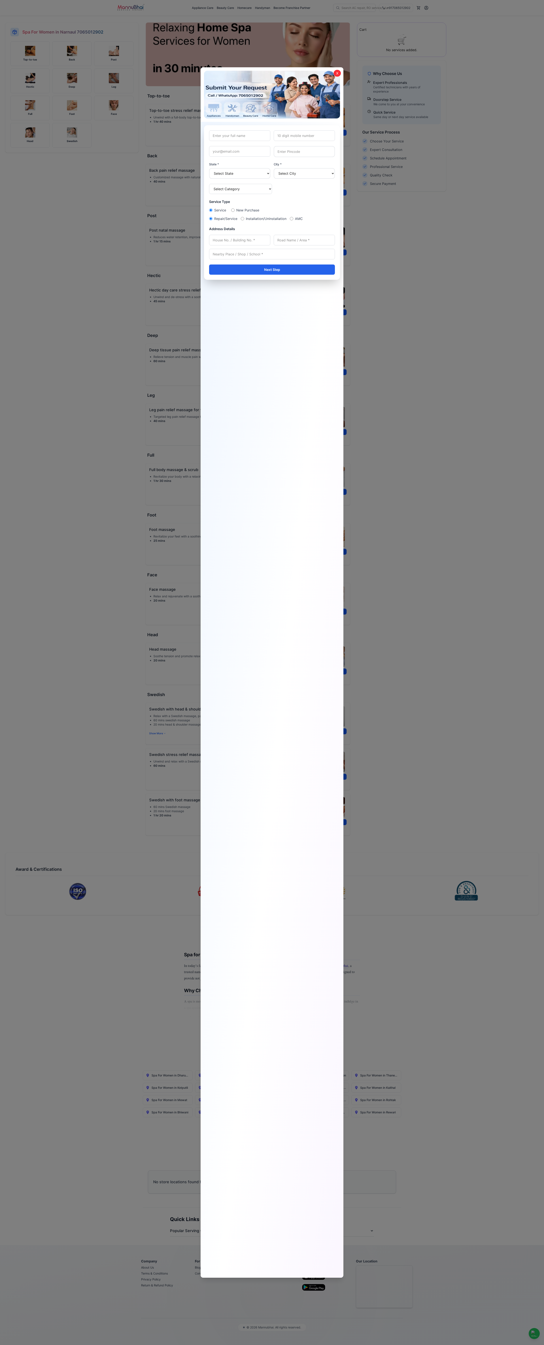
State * (214, 164)
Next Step (272, 269)
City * (278, 164)
